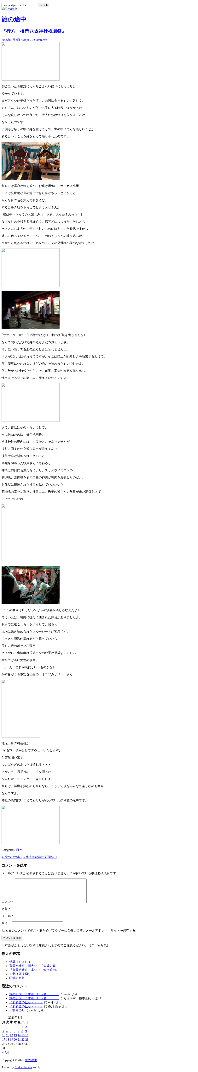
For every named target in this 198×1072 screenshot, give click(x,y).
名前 (6, 909)
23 (26, 1039)
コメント (8, 901)
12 (11, 1035)
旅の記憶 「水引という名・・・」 (34, 994)
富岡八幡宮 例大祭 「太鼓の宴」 (34, 965)
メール (7, 916)
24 (3, 1043)
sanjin (26, 39)
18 (7, 1039)
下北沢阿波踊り (21, 974)
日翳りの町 (17, 1010)
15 (23, 1035)
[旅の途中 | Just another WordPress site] (9, 9)
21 (19, 1039)
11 (7, 1035)
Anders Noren (23, 1067)
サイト (6, 923)
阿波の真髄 (17, 978)
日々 (19, 850)
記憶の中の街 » (12, 857)
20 (15, 1039)
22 (23, 1039)
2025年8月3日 (11, 39)
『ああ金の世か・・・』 (26, 1002)
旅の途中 (14, 19)
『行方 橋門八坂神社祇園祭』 (34, 31)
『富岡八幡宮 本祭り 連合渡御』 (34, 969)
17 (3, 1039)
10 (3, 1035)
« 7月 (5, 1052)
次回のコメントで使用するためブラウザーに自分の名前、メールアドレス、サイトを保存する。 (71, 930)
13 (15, 1035)
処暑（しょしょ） (21, 961)
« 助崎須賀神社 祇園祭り (40, 857)
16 (26, 1035)
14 (19, 1035)
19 (11, 1039)
